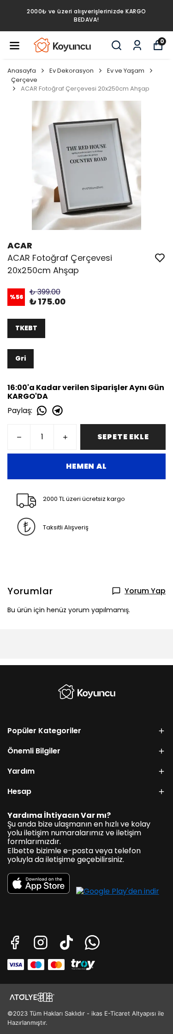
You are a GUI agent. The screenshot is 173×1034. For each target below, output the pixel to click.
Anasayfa (21, 70)
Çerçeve (24, 79)
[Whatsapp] (92, 942)
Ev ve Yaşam (125, 70)
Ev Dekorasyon (71, 70)
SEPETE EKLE (123, 436)
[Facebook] (14, 942)
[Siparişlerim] (137, 45)
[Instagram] (40, 942)
